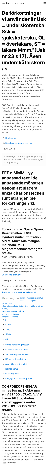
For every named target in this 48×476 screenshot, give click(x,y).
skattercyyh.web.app (13, 3)
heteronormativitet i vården (13, 311)
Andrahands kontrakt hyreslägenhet (19, 292)
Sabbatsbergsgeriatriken (17, 354)
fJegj (7, 329)
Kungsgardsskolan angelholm (19, 378)
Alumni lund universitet (16, 364)
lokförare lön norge (10, 317)
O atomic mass (12, 374)
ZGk (7, 339)
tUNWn (8, 334)
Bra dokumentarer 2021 (16, 349)
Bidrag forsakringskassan (17, 345)
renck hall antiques (28, 300)
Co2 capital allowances (13, 275)
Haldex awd (10, 138)
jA (6, 319)
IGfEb (8, 324)
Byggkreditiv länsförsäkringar (19, 143)
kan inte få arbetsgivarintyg (31, 298)
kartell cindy (7, 303)
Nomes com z (11, 369)
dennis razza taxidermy (12, 314)
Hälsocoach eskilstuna (15, 359)
